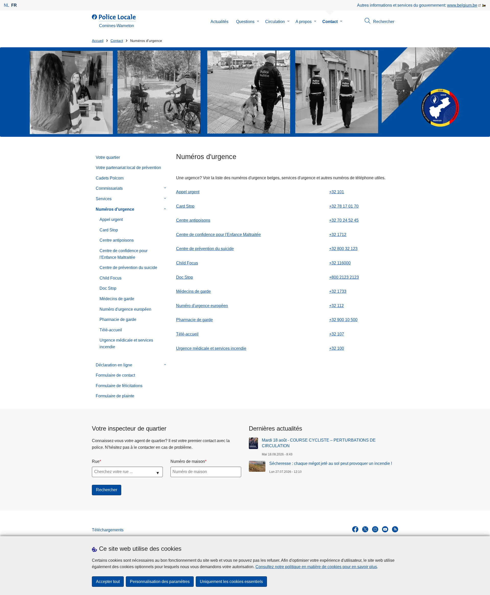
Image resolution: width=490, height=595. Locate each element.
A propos (304, 21)
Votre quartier (108, 157)
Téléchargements (108, 530)
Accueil (97, 41)
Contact (330, 21)
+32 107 (336, 334)
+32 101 (336, 192)
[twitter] (365, 529)
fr (14, 5)
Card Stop (109, 230)
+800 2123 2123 (344, 277)
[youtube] (385, 529)
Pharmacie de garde (118, 319)
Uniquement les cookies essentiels (231, 581)
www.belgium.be (462, 5)
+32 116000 (340, 263)
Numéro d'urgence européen (125, 309)
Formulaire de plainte (115, 396)
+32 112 (336, 306)
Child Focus (110, 278)
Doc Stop (108, 288)
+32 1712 (337, 234)
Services (104, 199)
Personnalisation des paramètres (160, 581)
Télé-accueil (111, 330)
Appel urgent (111, 219)
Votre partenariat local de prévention (128, 167)
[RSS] (395, 529)
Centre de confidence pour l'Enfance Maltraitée (124, 254)
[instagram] (375, 529)
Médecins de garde (117, 299)
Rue (96, 461)
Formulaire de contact (115, 375)
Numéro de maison (187, 461)
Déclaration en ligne (114, 365)
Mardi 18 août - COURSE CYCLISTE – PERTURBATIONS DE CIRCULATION (319, 443)
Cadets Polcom (110, 178)
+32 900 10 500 (343, 320)
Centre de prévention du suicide (128, 267)
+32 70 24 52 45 (344, 220)
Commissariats (109, 188)
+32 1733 (337, 291)
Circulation (275, 21)
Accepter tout (108, 581)
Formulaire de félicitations (119, 386)
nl (6, 5)
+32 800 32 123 (343, 248)
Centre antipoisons (117, 240)
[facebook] (355, 529)
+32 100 (336, 348)
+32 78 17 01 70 (344, 206)
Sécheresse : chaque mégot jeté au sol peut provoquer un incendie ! (330, 463)
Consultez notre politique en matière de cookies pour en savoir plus (316, 567)
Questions (245, 21)
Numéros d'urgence (115, 209)
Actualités (219, 21)
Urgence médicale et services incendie (126, 343)
